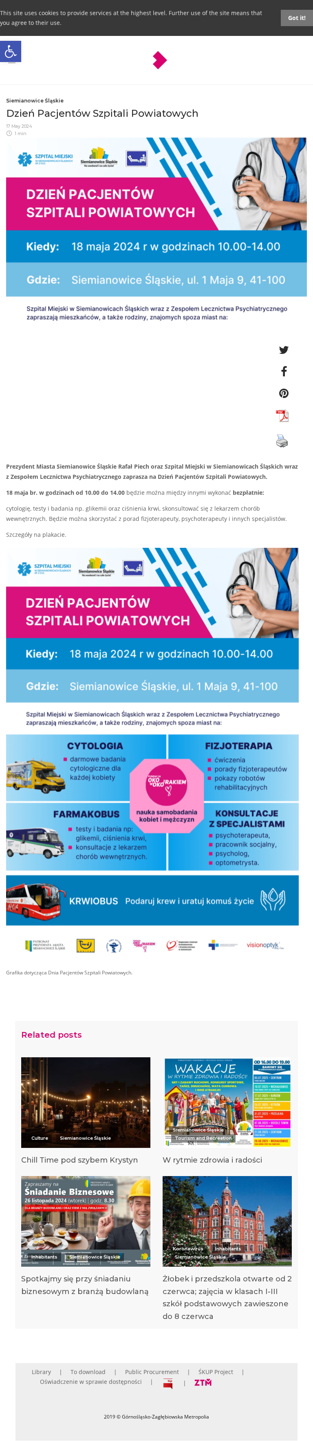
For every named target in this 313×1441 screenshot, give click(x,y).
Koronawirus (188, 1249)
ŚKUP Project (215, 1372)
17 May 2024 (19, 126)
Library (41, 1372)
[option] (85, 1113)
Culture (39, 1138)
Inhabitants (44, 1257)
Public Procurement (152, 1372)
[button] (10, 51)
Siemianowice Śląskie (35, 101)
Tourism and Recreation (203, 1138)
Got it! (297, 18)
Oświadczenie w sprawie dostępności (91, 1381)
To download (88, 1372)
